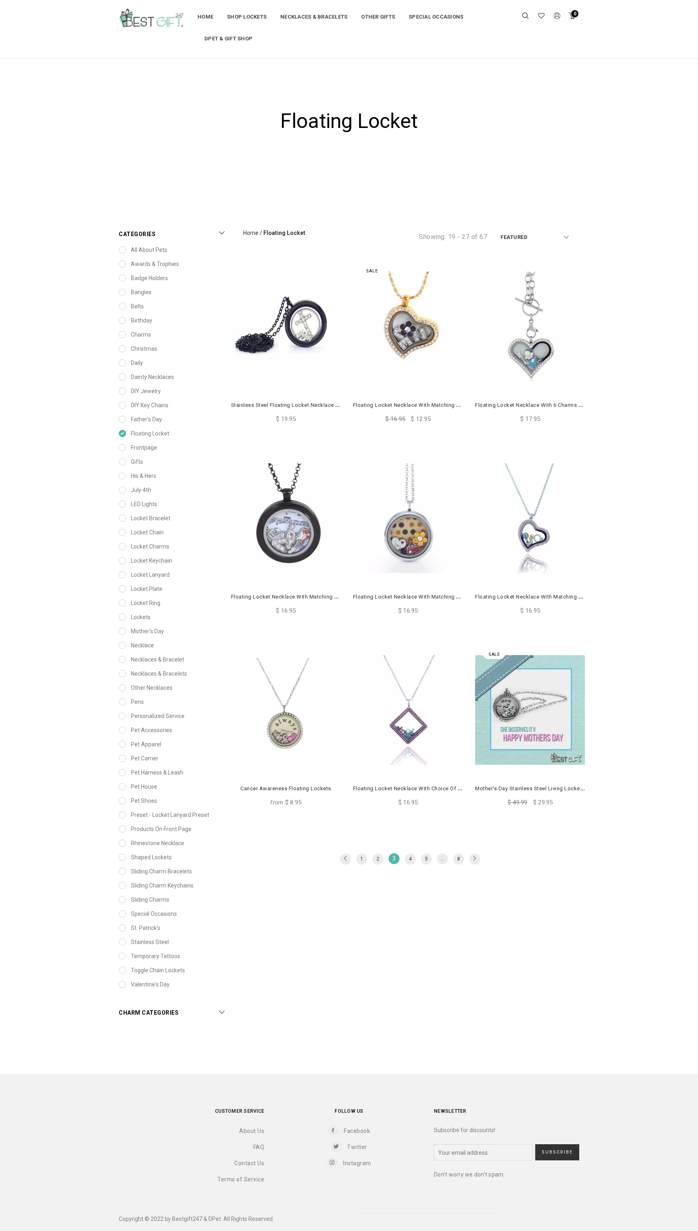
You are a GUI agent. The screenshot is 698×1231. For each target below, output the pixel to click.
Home (251, 233)
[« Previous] (345, 859)
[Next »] (474, 859)
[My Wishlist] (541, 16)
